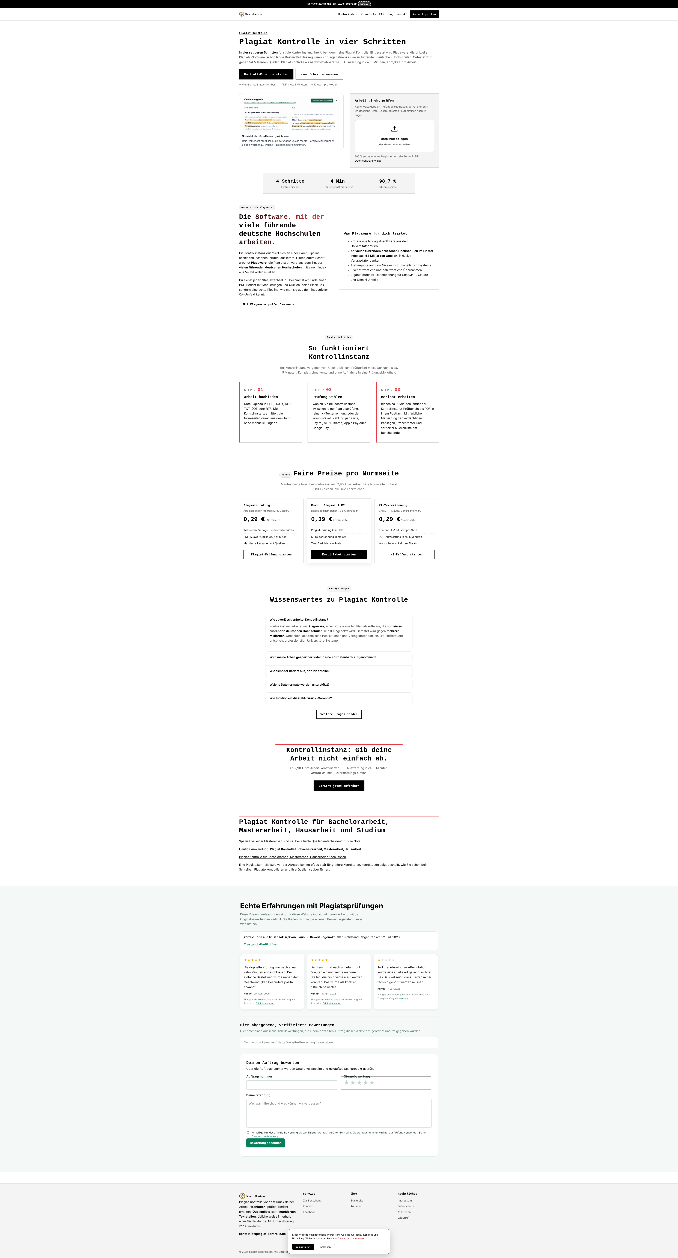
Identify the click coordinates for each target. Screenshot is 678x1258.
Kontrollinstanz (348, 14)
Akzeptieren (303, 1246)
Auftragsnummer (259, 1076)
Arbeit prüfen (424, 14)
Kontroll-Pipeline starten (266, 74)
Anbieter (355, 1206)
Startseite (357, 1200)
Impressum (405, 1200)
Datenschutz (406, 1206)
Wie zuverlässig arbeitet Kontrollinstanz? (299, 619)
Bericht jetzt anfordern (339, 786)
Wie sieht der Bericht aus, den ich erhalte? (299, 671)
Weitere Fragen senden (339, 714)
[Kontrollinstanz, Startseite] (252, 14)
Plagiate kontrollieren (269, 869)
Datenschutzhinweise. (368, 160)
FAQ (382, 14)
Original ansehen (265, 1003)
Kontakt (402, 14)
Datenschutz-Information (351, 1238)
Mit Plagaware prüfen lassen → (268, 304)
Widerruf (403, 1217)
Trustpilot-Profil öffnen (261, 944)
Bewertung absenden (266, 1143)
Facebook (309, 1212)
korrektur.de (253, 1226)
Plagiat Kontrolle (253, 33)
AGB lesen (404, 1212)
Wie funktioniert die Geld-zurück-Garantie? (301, 698)
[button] (394, 136)
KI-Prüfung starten (407, 554)
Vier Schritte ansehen (319, 74)
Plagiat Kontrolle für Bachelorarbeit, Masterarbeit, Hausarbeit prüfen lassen (292, 857)
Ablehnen (325, 1246)
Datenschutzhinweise (265, 1136)
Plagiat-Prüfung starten (271, 554)
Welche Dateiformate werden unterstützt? (299, 684)
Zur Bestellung (312, 1200)
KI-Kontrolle (368, 14)
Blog (391, 14)
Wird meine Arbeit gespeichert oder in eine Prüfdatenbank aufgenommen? (323, 657)
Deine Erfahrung (258, 1095)
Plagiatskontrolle (257, 864)
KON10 (364, 3)
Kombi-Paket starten (339, 554)
